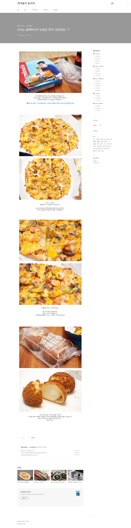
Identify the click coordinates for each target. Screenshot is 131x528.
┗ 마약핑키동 (97, 88)
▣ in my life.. (24, 447)
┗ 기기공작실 (97, 100)
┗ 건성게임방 (97, 96)
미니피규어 (99, 146)
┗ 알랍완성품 (97, 90)
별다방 (98, 141)
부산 (111, 139)
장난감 (94, 144)
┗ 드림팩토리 (97, 106)
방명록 (55, 10)
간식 (107, 146)
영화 (102, 139)
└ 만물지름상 (97, 61)
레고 (108, 139)
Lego (102, 151)
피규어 (94, 146)
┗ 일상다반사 (97, 56)
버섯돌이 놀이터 (26, 3)
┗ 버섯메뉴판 (32, 447)
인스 (94, 139)
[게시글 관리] (27, 438)
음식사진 (95, 151)
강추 (108, 148)
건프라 (108, 144)
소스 (109, 141)
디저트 (105, 141)
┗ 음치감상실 (97, 73)
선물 (102, 141)
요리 (110, 146)
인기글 (99, 125)
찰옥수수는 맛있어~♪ (27, 450)
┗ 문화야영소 (97, 68)
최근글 (94, 125)
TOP (112, 522)
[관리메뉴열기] (128, 3)
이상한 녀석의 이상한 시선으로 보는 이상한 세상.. (32, 494)
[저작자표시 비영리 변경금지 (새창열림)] (39, 438)
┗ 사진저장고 (97, 110)
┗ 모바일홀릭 (97, 98)
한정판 (94, 141)
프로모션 (98, 148)
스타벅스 (98, 139)
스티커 (101, 144)
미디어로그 (35, 10)
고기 (105, 144)
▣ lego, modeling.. (98, 78)
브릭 (104, 146)
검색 (108, 3)
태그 (25, 10)
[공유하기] (25, 438)
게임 (99, 151)
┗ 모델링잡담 (97, 85)
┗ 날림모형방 (97, 83)
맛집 (105, 148)
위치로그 (45, 10)
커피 (102, 148)
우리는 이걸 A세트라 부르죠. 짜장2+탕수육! (33, 452)
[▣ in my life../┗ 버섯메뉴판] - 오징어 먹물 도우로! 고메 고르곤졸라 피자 (50, 103)
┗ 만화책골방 (97, 71)
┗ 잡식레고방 (97, 81)
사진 (94, 148)
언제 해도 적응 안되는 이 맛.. (29, 455)
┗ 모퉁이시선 (97, 63)
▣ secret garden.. (98, 103)
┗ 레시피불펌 (97, 108)
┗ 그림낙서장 (97, 75)
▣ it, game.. (96, 93)
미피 (105, 139)
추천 (98, 144)
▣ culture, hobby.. (98, 66)
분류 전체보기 (96, 50)
